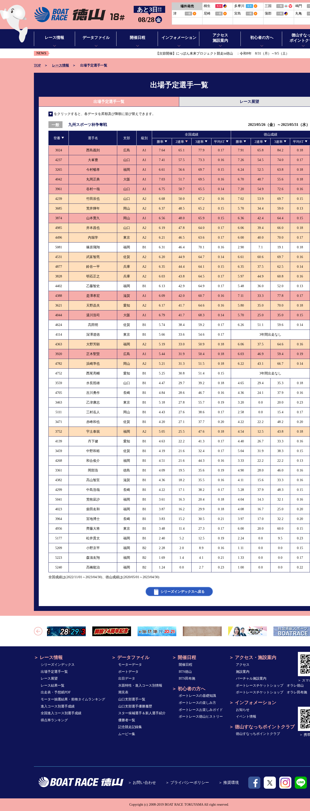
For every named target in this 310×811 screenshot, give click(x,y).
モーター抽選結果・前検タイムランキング (73, 699)
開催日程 (185, 664)
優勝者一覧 (126, 720)
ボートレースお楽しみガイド (201, 710)
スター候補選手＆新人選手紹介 (142, 713)
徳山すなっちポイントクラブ (258, 734)
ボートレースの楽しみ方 (197, 703)
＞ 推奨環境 (228, 782)
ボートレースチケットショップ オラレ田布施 (271, 692)
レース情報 (60, 65)
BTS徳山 (185, 671)
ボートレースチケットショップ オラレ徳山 (270, 685)
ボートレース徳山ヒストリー (201, 716)
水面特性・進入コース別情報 (140, 685)
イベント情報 (246, 716)
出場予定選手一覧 (54, 671)
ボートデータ (128, 671)
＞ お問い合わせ (142, 782)
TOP (37, 65)
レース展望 (49, 678)
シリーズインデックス (58, 664)
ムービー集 (126, 734)
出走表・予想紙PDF (56, 692)
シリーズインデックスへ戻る (183, 591)
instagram (285, 783)
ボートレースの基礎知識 (197, 695)
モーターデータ (130, 664)
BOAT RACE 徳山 (79, 15)
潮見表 (123, 692)
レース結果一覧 (52, 685)
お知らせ (242, 710)
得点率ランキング (54, 720)
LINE (301, 783)
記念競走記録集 (130, 727)
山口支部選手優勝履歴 (135, 706)
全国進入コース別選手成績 (61, 713)
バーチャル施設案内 (251, 678)
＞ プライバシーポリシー (187, 782)
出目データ (126, 678)
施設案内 (242, 671)
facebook (254, 783)
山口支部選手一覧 (131, 699)
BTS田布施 (187, 678)
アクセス (242, 664)
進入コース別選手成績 (58, 706)
